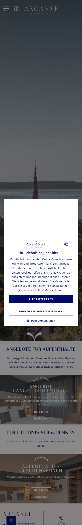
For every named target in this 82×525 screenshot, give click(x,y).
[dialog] (41, 262)
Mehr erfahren (54, 290)
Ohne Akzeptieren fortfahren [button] (41, 311)
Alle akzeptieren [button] (41, 299)
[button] (41, 321)
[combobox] (66, 244)
